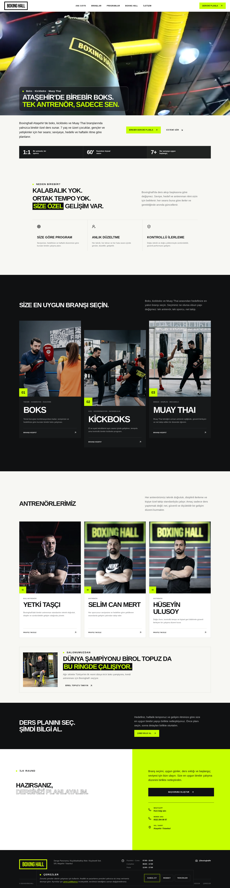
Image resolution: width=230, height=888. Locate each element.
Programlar (113, 6)
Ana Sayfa (81, 6)
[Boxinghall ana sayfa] (16, 6)
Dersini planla (210, 6)
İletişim (147, 6)
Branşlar (96, 6)
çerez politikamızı (70, 882)
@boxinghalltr (205, 861)
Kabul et (152, 878)
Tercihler (182, 878)
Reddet (167, 878)
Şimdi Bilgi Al (144, 733)
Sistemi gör (172, 130)
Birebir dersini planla (141, 130)
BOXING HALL (131, 6)
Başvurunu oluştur (178, 792)
